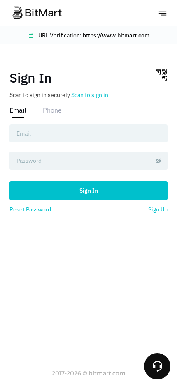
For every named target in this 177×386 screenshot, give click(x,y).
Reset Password (30, 209)
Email (17, 110)
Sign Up (158, 209)
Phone (52, 110)
